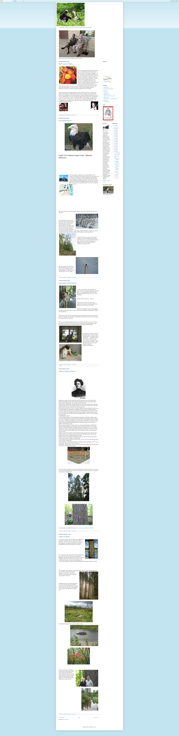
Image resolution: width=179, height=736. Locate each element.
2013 (115, 143)
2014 (115, 141)
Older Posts (96, 717)
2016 (115, 138)
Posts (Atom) (66, 719)
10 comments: (74, 277)
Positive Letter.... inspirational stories (111, 98)
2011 (115, 146)
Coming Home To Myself (108, 88)
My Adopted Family (65, 121)
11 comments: (73, 364)
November (117, 152)
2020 (115, 131)
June (116, 177)
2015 (115, 140)
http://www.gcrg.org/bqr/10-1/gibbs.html (86, 527)
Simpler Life (106, 100)
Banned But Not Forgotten (67, 283)
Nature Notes (106, 97)
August (116, 174)
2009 (115, 149)
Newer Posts (61, 717)
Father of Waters (64, 537)
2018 (115, 135)
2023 (115, 126)
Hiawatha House (107, 94)
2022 (115, 128)
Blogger (94, 726)
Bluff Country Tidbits (65, 64)
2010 (115, 148)
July (116, 175)
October (116, 154)
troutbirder (106, 129)
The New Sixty (106, 101)
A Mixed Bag (106, 87)
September (117, 156)
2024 (115, 125)
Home (79, 717)
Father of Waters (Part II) (67, 371)
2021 (115, 130)
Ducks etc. (106, 91)
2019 (115, 133)
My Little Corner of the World (109, 95)
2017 (115, 136)
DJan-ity (105, 90)
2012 (115, 144)
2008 (115, 151)
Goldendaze (106, 93)
